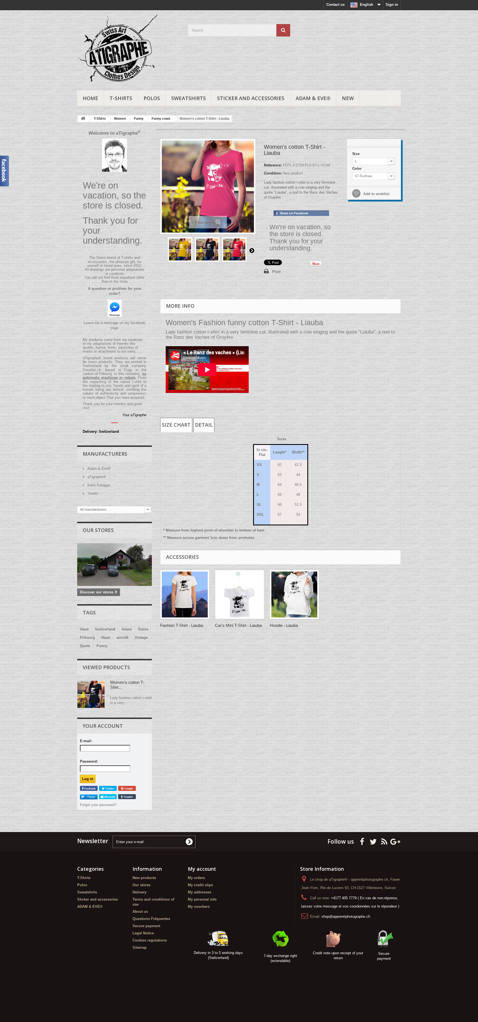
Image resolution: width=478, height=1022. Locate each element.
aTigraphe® (96, 477)
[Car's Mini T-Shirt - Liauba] (239, 594)
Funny (102, 646)
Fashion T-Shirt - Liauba (181, 625)
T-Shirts (121, 98)
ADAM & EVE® (313, 98)
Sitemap (140, 947)
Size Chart (176, 424)
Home (90, 98)
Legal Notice (143, 933)
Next (251, 250)
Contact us (335, 4)
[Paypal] (89, 796)
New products (144, 878)
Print (276, 272)
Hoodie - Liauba (284, 625)
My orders (196, 878)
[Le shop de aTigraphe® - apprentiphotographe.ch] (128, 49)
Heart (105, 637)
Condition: (273, 173)
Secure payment (146, 926)
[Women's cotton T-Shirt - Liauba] (180, 249)
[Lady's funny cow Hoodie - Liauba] (294, 594)
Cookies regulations (150, 940)
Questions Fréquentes (151, 919)
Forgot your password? (98, 805)
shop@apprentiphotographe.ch (345, 916)
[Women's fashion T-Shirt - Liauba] (184, 594)
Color (357, 168)
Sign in (392, 4)
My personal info (202, 899)
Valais (126, 629)
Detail (204, 424)
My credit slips (200, 885)
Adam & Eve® (98, 468)
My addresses (199, 892)
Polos (152, 98)
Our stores (98, 530)
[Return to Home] (83, 118)
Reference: (273, 165)
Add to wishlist (375, 194)
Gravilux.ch (92, 370)
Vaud (84, 629)
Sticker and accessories (250, 98)
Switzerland (105, 629)
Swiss (143, 629)
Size (356, 153)
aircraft (122, 637)
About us (140, 911)
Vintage (141, 637)
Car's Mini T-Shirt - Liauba (238, 625)
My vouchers (199, 906)
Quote (85, 646)
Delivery (139, 892)
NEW (348, 98)
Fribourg (87, 637)
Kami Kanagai (98, 485)
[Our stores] (114, 564)
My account (202, 868)
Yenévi (92, 493)
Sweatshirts (188, 98)
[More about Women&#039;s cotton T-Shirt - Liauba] (91, 694)
